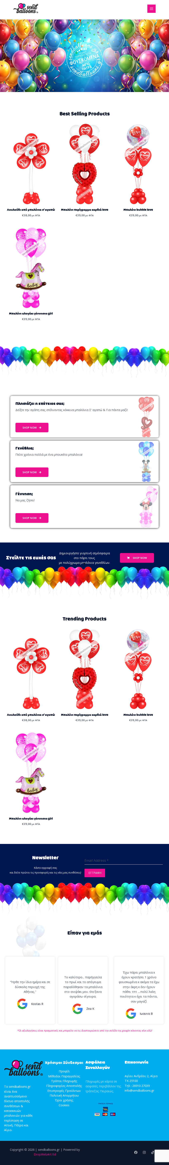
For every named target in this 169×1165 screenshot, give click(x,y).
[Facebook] (135, 1152)
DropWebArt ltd (45, 1154)
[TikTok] (152, 1152)
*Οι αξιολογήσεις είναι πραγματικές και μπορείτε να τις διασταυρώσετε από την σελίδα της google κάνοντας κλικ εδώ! (84, 1030)
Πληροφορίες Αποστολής (64, 1086)
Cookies (64, 1105)
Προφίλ (64, 1071)
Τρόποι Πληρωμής (64, 1081)
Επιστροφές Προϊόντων (64, 1091)
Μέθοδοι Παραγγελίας (64, 1076)
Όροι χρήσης (64, 1100)
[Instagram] (144, 1152)
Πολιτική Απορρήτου (64, 1095)
